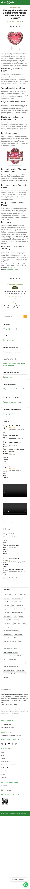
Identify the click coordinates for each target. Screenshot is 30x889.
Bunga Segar (7, 612)
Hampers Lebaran (8, 623)
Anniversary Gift (7, 594)
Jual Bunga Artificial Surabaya (11, 630)
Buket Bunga (7, 598)
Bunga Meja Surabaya (17, 601)
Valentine (6, 677)
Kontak (3, 774)
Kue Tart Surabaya (8, 645)
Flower (5, 619)
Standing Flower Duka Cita (10, 673)
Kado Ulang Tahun (8, 634)
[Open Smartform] (25, 884)
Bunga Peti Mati (20, 609)
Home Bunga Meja (8, 627)
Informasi (20, 21)
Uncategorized (22, 673)
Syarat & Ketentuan (6, 771)
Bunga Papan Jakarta (9, 609)
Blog (2, 755)
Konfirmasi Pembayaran (7, 768)
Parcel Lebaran (12, 659)
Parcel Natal (17, 663)
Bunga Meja (6, 601)
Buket (15, 594)
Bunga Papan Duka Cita (18, 605)
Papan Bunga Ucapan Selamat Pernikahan (13, 655)
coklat (15, 616)
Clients (3, 758)
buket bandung (22, 594)
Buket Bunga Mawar (17, 598)
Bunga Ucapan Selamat (17, 612)
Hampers (16, 619)
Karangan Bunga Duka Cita (10, 637)
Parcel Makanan (7, 663)
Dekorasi (21, 616)
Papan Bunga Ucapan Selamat (11, 652)
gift (10, 619)
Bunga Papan (7, 605)
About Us (3, 777)
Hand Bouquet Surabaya (20, 623)
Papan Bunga (18, 645)
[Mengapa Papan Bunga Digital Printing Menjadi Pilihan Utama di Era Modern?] (19, 26)
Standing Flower (20, 670)
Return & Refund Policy (7, 727)
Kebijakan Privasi (5, 761)
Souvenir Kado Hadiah (9, 670)
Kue (20, 641)
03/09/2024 (12, 21)
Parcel (5, 659)
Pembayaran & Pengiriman (8, 764)
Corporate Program (6, 724)
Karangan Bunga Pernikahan (10, 641)
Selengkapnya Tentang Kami (9, 704)
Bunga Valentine (7, 616)
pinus (23, 663)
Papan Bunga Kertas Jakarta (10, 648)
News (2, 752)
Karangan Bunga (18, 634)
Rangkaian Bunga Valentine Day (11, 666)
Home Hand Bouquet (19, 627)
